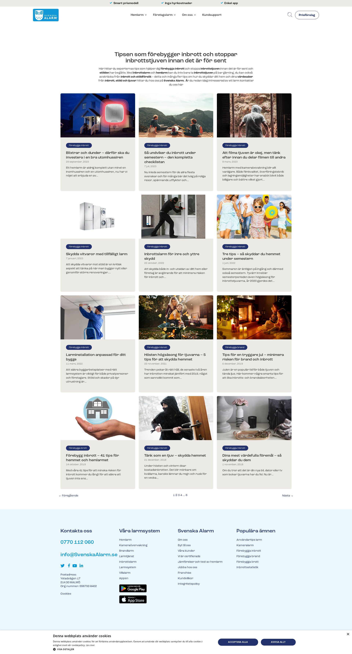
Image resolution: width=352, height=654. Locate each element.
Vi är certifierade (189, 556)
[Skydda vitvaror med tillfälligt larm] (97, 217)
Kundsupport (211, 15)
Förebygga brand (234, 347)
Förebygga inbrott (79, 145)
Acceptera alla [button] (238, 642)
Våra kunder (186, 551)
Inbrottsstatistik (247, 567)
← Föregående (68, 495)
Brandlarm (126, 551)
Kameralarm (245, 545)
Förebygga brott (78, 448)
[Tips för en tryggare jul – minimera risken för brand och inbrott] (254, 317)
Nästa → (287, 495)
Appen (123, 578)
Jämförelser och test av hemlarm (200, 562)
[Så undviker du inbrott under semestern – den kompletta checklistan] (176, 115)
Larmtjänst (126, 556)
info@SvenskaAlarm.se (89, 555)
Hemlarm (137, 15)
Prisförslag (307, 15)
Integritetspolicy (189, 584)
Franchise (184, 573)
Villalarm (125, 573)
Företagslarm (163, 15)
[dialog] (176, 642)
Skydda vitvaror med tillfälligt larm (96, 254)
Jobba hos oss (187, 567)
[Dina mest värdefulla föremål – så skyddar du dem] (254, 418)
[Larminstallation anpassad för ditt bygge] (97, 317)
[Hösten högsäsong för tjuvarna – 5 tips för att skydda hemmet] (176, 317)
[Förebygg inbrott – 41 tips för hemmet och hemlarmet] (97, 418)
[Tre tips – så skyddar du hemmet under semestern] (254, 217)
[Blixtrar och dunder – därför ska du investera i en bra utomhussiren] (97, 115)
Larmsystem (127, 567)
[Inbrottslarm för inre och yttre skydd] (176, 217)
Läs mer (90, 645)
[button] (132, 649)
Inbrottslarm (128, 562)
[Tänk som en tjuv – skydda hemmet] (176, 418)
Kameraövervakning (133, 545)
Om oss (187, 15)
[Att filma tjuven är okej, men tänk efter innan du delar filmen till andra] (254, 115)
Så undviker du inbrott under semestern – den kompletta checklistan (170, 157)
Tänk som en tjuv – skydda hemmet (175, 456)
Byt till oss (184, 545)
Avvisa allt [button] (278, 642)
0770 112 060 (77, 542)
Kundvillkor (185, 578)
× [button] (347, 634)
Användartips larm (249, 540)
